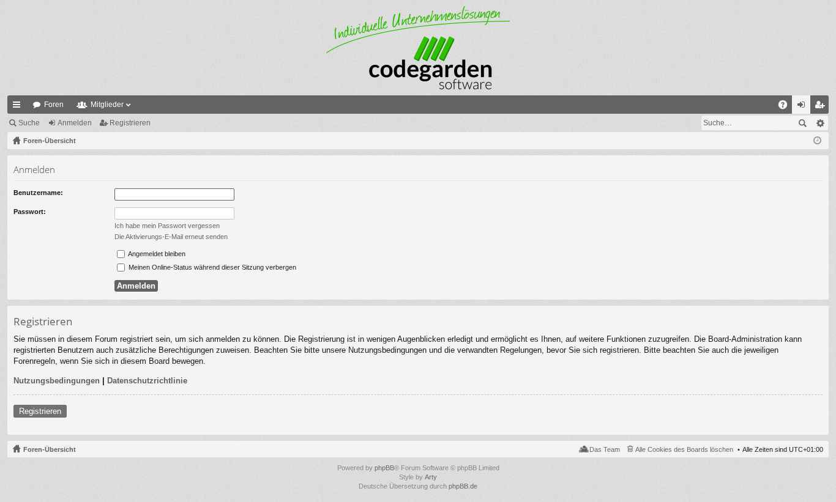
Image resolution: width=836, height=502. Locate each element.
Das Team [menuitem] (604, 449)
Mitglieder (107, 104)
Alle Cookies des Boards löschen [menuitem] (684, 449)
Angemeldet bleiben (156, 253)
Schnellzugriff (19, 107)
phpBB (384, 467)
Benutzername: (38, 192)
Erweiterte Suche (820, 123)
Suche (29, 123)
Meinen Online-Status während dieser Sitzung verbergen (211, 267)
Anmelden (75, 123)
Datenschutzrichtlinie (147, 380)
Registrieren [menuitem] (822, 107)
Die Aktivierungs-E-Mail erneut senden (171, 236)
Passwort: (29, 211)
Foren (54, 104)
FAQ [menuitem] (787, 107)
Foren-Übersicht (49, 449)
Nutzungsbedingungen (56, 380)
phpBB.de (463, 486)
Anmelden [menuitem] (803, 107)
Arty (431, 477)
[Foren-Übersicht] (418, 47)
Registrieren (130, 123)
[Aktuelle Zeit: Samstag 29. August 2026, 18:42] (817, 140)
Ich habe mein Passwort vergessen (167, 225)
